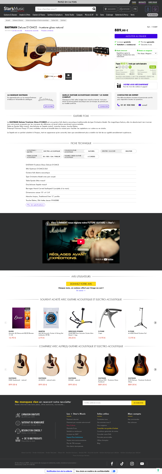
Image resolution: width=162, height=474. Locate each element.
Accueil (8, 20)
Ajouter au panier (136, 36)
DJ (97, 14)
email (144, 105)
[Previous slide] (5, 322)
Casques (79, 14)
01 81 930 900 (32, 433)
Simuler (152, 67)
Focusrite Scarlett (93, 452)
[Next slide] (155, 322)
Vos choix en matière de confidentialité (92, 471)
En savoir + (81, 290)
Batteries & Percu (122, 14)
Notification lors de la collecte (59, 471)
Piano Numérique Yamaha (81, 455)
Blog (98, 443)
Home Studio (69, 14)
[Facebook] (112, 464)
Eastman (63, 20)
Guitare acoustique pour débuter (131, 452)
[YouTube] (142, 464)
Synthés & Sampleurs (55, 14)
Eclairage (109, 14)
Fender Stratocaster (39, 452)
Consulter (104, 106)
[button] (48, 76)
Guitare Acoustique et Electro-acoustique (37, 20)
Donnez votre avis (81, 284)
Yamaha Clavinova (71, 452)
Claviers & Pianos (39, 14)
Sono (102, 14)
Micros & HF (89, 14)
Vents (132, 14)
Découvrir (49, 106)
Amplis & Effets (25, 14)
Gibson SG (61, 452)
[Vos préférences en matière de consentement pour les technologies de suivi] (158, 470)
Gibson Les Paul (26, 452)
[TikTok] (122, 464)
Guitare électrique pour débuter (109, 452)
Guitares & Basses (10, 14)
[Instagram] (132, 464)
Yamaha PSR (82, 452)
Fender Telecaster (51, 452)
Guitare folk (54, 20)
